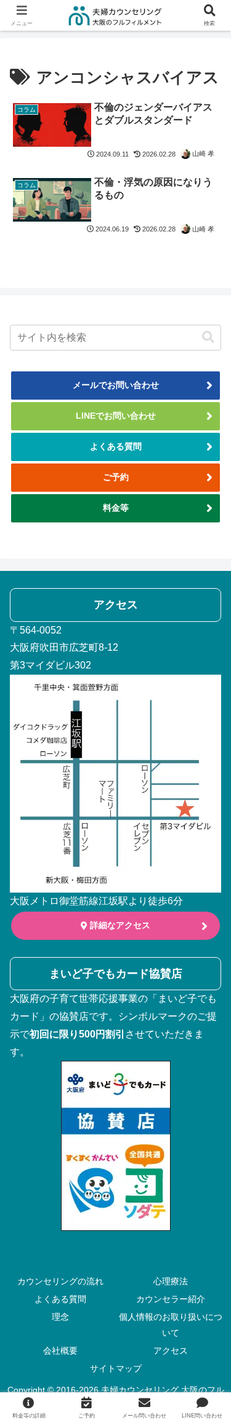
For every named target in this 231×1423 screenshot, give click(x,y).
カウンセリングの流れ (60, 1281)
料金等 (116, 508)
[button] (208, 337)
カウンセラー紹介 (170, 1299)
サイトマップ (116, 1368)
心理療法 (170, 1281)
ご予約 (116, 477)
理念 (60, 1317)
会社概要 (60, 1350)
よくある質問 (116, 446)
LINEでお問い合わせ (116, 416)
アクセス (170, 1350)
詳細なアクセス (118, 925)
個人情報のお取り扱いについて (170, 1324)
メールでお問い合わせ (116, 385)
